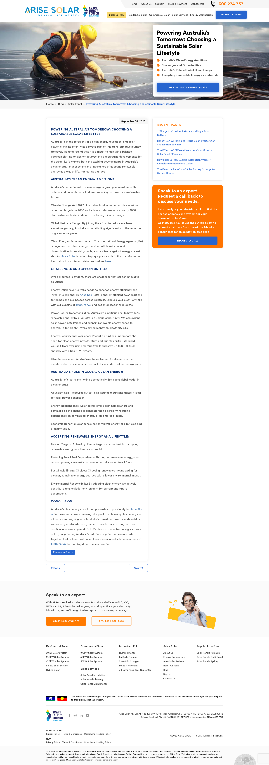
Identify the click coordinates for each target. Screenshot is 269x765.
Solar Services (180, 15)
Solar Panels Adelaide (208, 653)
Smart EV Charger (129, 661)
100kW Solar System (91, 653)
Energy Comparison (201, 15)
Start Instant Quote (66, 621)
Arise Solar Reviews (173, 661)
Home (133, 4)
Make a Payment (177, 4)
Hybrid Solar (53, 670)
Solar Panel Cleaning (91, 679)
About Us (146, 4)
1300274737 (84, 304)
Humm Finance (127, 653)
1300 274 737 (230, 4)
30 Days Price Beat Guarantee (135, 670)
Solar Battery (116, 15)
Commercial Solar (159, 15)
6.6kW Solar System (57, 666)
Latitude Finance (128, 657)
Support (159, 4)
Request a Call (187, 240)
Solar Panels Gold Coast (210, 657)
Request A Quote (231, 15)
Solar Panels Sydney (208, 661)
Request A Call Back (111, 621)
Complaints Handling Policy (97, 734)
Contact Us (197, 4)
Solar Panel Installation (92, 675)
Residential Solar (137, 15)
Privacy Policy (53, 734)
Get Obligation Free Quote (188, 87)
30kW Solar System (91, 661)
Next (138, 568)
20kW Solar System (56, 653)
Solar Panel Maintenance (93, 684)
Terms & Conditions (72, 734)
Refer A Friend (171, 666)
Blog (165, 670)
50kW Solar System (91, 657)
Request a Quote (63, 552)
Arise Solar (68, 256)
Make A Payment (128, 666)
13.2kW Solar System (57, 657)
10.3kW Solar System (57, 661)
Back (56, 568)
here (108, 261)
